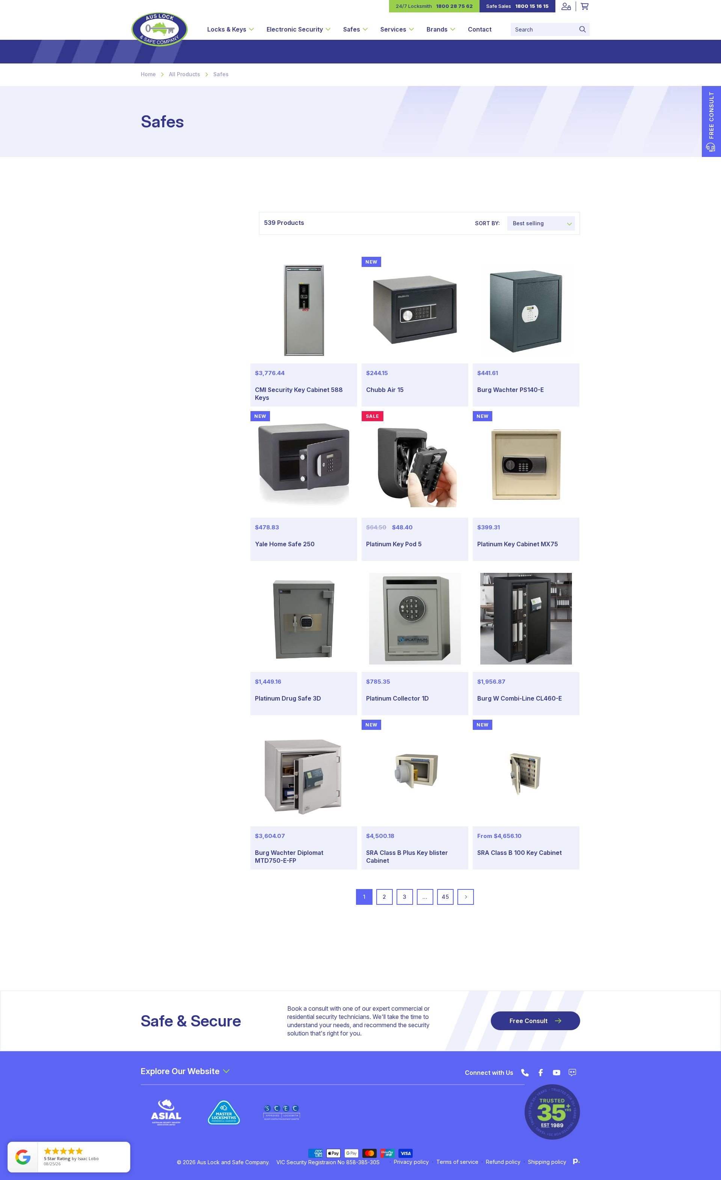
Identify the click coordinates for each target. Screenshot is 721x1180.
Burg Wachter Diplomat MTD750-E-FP (289, 856)
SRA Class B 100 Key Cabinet (519, 852)
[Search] (582, 29)
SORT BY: (487, 223)
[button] (230, 29)
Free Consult (529, 1021)
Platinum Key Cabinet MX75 (517, 544)
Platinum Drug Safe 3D (288, 698)
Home (148, 74)
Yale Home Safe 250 (285, 544)
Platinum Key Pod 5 (394, 544)
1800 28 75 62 (454, 6)
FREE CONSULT (711, 115)
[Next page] (465, 897)
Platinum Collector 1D (397, 698)
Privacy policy (411, 1162)
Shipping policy (547, 1162)
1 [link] (364, 897)
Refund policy (503, 1162)
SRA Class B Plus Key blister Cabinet (407, 856)
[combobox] (550, 29)
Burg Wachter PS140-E (510, 389)
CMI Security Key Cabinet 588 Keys (299, 393)
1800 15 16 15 (532, 6)
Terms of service (457, 1162)
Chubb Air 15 (385, 389)
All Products (184, 74)
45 (445, 897)
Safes (221, 74)
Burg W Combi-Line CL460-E (519, 698)
